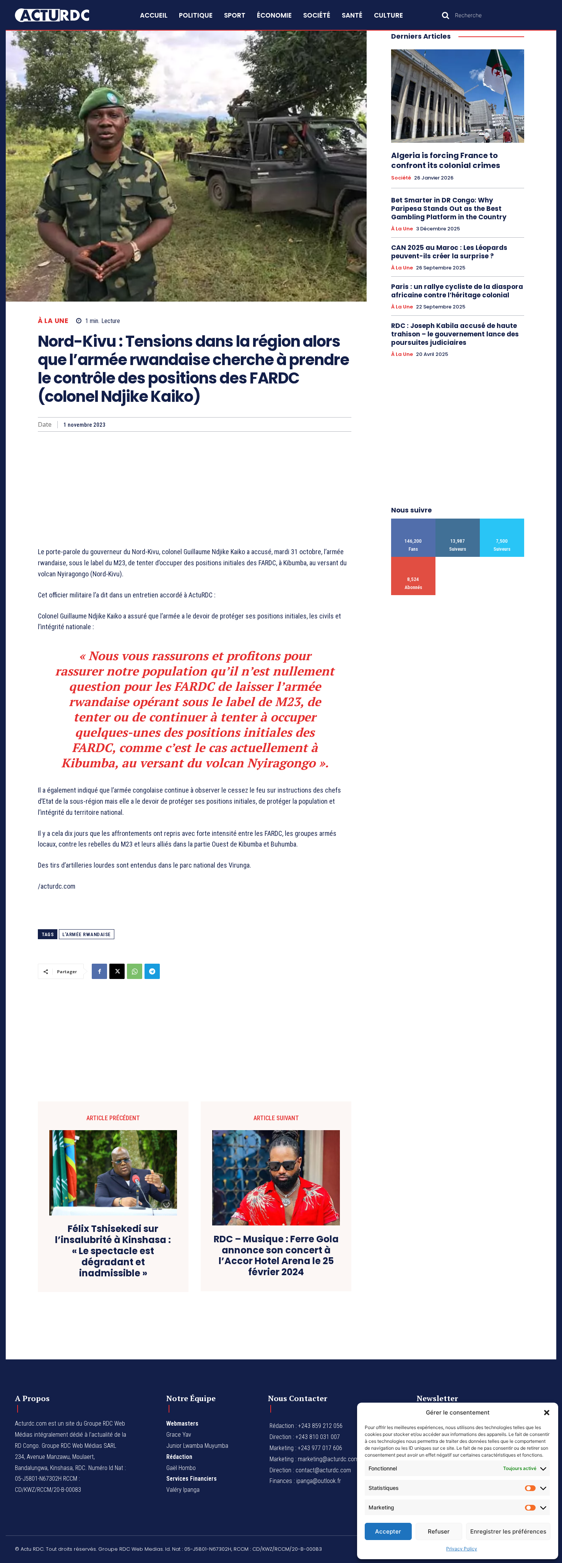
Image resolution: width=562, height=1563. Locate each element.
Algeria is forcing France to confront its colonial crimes (445, 160)
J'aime (413, 521)
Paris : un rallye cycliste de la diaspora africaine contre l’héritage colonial (457, 291)
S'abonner (413, 560)
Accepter (388, 1531)
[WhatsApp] (134, 971)
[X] (117, 971)
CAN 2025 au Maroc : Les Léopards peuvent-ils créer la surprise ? (449, 252)
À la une (53, 321)
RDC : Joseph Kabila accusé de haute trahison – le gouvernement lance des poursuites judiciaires (455, 334)
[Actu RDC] (61, 15)
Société (401, 178)
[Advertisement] (194, 489)
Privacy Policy (461, 1549)
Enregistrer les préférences (508, 1531)
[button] (547, 1412)
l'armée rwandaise (86, 934)
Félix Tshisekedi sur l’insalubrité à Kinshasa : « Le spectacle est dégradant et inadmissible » (113, 1251)
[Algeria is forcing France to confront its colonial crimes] (457, 96)
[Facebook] (99, 971)
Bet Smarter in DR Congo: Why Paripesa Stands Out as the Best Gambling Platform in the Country (449, 209)
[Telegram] (152, 971)
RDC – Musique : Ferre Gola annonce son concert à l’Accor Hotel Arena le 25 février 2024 (276, 1256)
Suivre (458, 521)
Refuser (439, 1531)
